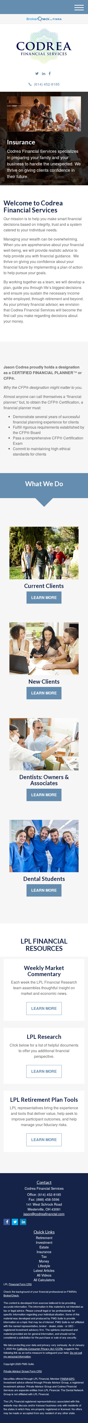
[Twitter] (37, 73)
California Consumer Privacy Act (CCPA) (40, 1348)
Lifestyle (44, 1265)
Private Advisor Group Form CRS (23, 1371)
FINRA (64, 1378)
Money (44, 1261)
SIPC (72, 1378)
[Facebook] (50, 73)
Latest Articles (44, 1270)
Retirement (44, 1237)
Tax (44, 1256)
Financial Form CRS (20, 1284)
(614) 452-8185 (47, 84)
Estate (44, 1247)
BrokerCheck (11, 1295)
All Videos (44, 1275)
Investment (44, 1242)
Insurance (44, 1251)
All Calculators (44, 1279)
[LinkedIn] (43, 73)
